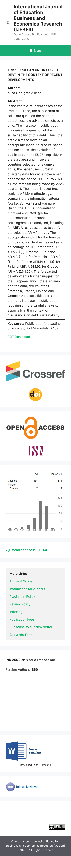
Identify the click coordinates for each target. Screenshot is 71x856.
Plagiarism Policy (22, 596)
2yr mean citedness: (26, 550)
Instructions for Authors (27, 589)
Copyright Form (21, 635)
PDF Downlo (17, 337)
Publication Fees (21, 619)
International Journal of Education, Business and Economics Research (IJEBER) (38, 18)
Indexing (15, 612)
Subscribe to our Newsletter (30, 627)
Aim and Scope (21, 581)
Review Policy (19, 604)
